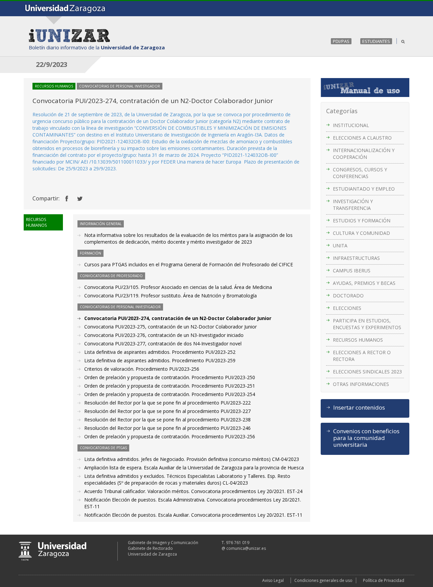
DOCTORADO (348, 295)
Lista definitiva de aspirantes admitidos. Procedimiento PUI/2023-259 (159, 360)
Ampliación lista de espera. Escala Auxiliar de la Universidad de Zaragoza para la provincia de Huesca (194, 467)
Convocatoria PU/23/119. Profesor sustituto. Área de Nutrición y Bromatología (170, 295)
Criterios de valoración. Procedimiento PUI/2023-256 (141, 369)
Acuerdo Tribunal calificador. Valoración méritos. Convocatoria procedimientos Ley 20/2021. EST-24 (193, 491)
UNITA (340, 245)
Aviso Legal (273, 580)
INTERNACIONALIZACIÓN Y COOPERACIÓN (363, 153)
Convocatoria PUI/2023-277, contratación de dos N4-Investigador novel (163, 343)
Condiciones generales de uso (323, 580)
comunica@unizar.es (246, 548)
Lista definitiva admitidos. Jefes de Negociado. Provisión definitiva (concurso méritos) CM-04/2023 (191, 459)
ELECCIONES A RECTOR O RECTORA (362, 355)
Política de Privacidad (383, 580)
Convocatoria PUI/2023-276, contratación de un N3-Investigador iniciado (164, 335)
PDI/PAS (341, 41)
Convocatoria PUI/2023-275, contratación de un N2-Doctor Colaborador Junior (170, 326)
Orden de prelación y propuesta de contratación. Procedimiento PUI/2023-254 (169, 394)
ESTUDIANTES (376, 41)
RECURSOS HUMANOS (358, 340)
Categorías (342, 111)
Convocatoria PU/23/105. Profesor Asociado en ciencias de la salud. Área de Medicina (178, 287)
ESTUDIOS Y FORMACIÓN (361, 220)
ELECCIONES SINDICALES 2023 (367, 371)
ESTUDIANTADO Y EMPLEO (364, 189)
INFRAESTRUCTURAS (356, 258)
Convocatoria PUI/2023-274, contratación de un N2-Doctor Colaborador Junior (177, 318)
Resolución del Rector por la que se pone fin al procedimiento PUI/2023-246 (167, 428)
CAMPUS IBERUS (351, 270)
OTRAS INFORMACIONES (361, 384)
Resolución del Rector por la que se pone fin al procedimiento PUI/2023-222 (167, 402)
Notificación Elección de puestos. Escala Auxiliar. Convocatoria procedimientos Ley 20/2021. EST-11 (193, 515)
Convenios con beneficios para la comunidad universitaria (366, 438)
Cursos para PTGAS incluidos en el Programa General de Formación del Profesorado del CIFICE (188, 264)
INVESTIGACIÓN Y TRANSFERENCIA (353, 204)
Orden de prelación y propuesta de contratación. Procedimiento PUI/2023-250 (169, 377)
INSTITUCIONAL (351, 125)
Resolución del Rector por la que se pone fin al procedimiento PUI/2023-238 (167, 419)
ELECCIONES (347, 308)
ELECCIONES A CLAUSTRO (362, 137)
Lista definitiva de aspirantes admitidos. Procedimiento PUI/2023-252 (159, 352)
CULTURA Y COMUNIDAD (361, 233)
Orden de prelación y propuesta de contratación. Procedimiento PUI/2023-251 (169, 386)
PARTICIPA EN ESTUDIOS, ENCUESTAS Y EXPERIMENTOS (367, 324)
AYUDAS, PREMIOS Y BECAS (364, 283)
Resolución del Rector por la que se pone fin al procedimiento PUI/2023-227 (167, 411)
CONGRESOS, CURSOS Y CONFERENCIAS (360, 172)
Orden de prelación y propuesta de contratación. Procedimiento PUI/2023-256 (169, 436)
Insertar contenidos (359, 407)
